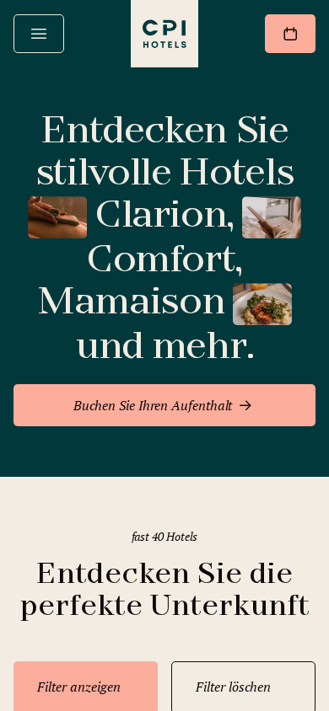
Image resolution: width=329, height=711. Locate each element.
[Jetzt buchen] (290, 33)
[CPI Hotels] (164, 33)
